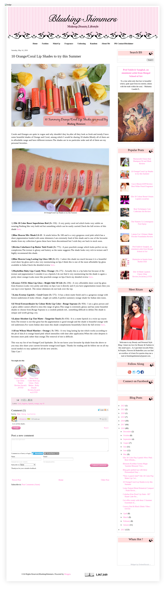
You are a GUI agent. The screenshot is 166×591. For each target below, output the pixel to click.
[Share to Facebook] (29, 400)
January (126, 525)
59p (29, 419)
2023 (123, 406)
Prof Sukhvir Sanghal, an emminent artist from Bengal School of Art (136, 72)
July (125, 447)
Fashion (45, 44)
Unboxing (82, 44)
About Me (106, 44)
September (127, 439)
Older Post (105, 480)
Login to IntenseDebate (37, 453)
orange (36, 403)
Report (106, 428)
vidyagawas (23, 419)
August (126, 443)
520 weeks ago (35, 419)
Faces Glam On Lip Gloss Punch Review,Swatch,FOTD (20, 383)
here (19, 229)
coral (19, 403)
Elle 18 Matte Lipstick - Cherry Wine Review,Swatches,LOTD (142, 274)
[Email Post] (17, 400)
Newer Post (16, 480)
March (126, 517)
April (125, 513)
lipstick (30, 403)
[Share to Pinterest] (31, 400)
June (125, 450)
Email (45, 456)
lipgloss (24, 403)
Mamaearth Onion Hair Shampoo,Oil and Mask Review (142, 161)
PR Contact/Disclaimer (123, 44)
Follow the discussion (106, 410)
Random (93, 44)
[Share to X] (27, 400)
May (125, 454)
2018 (123, 421)
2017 (123, 424)
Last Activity (31, 414)
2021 (123, 409)
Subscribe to (15, 465)
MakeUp (56, 44)
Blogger (67, 574)
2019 (123, 417)
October (126, 435)
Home (35, 44)
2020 (123, 413)
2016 (123, 428)
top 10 (42, 403)
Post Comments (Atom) (31, 484)
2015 (123, 530)
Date (18, 414)
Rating (24, 414)
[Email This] (22, 400)
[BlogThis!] (24, 400)
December (127, 432)
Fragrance (69, 44)
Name (13, 456)
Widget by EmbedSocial (140, 564)
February (127, 521)
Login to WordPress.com (51, 453)
